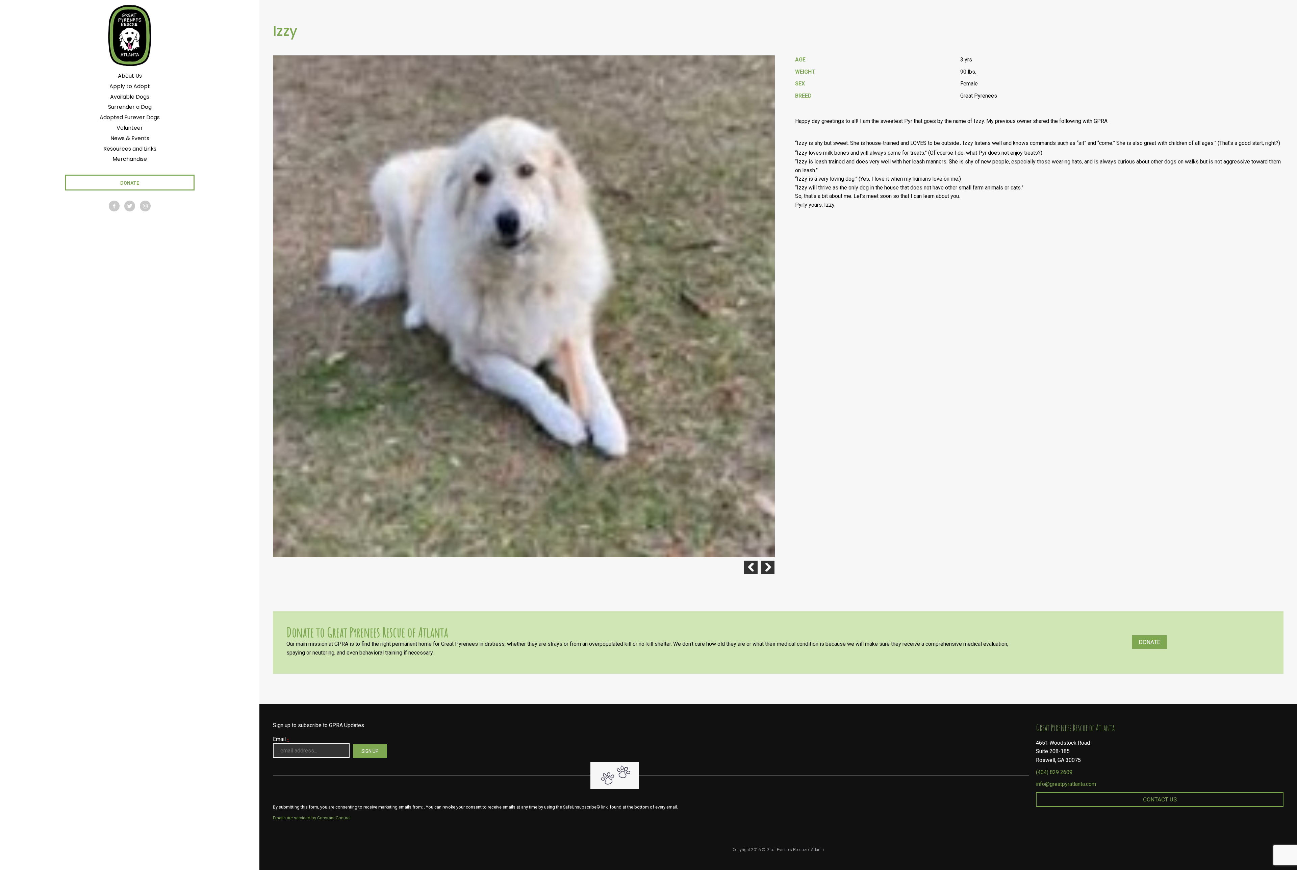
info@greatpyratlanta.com (1066, 784)
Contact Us (1160, 799)
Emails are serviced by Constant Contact (312, 817)
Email (281, 739)
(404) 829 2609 (1054, 772)
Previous (751, 567)
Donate (1149, 642)
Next (767, 567)
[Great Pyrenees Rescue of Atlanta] (129, 35)
